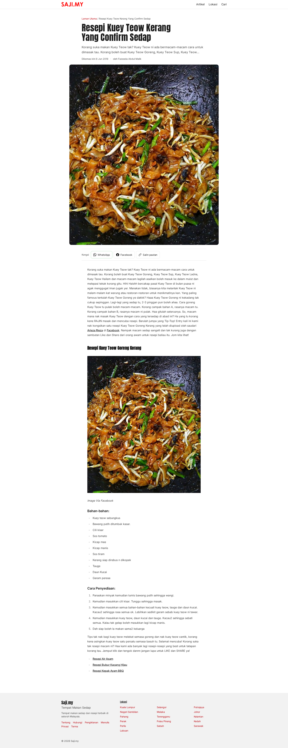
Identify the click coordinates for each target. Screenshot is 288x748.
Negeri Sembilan (129, 711)
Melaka (161, 711)
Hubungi (77, 722)
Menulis (105, 722)
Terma (74, 726)
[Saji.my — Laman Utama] (72, 4)
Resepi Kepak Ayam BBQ (108, 670)
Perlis (123, 725)
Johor (197, 711)
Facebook (113, 330)
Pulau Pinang (164, 721)
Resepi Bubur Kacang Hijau (110, 664)
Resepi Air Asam (103, 658)
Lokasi (213, 4)
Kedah (197, 721)
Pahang (124, 716)
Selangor (161, 707)
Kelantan (198, 716)
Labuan (124, 730)
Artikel (200, 4)
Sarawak (198, 725)
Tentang (65, 722)
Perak (123, 721)
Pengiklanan (91, 722)
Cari (224, 4)
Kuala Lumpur (127, 707)
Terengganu (163, 716)
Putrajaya (199, 707)
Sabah (160, 725)
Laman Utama (89, 18)
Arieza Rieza (95, 330)
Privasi (64, 726)
